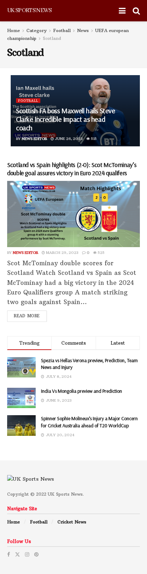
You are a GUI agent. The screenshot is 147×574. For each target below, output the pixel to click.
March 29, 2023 (61, 252)
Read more (27, 315)
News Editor (34, 138)
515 (93, 138)
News (83, 30)
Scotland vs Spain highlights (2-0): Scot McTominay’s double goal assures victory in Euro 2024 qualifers (71, 169)
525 (101, 252)
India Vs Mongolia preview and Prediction (81, 391)
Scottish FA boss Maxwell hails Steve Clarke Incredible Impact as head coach (65, 119)
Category (36, 30)
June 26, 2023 (68, 138)
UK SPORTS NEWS (29, 10)
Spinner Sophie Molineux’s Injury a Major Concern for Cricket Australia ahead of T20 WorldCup (89, 422)
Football (62, 30)
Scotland (52, 38)
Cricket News (71, 522)
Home (13, 30)
